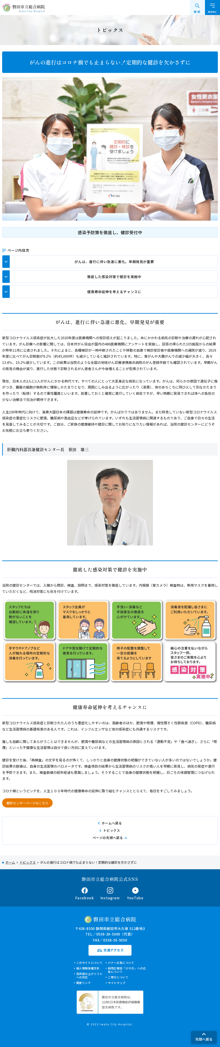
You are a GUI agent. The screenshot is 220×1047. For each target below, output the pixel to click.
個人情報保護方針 (88, 968)
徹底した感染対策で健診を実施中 (114, 276)
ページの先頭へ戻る (108, 837)
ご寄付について (118, 977)
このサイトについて (89, 963)
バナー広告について (121, 963)
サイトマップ (116, 983)
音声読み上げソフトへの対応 (89, 975)
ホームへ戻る (112, 823)
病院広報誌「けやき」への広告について (127, 970)
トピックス (111, 830)
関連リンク (83, 983)
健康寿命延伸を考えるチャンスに (114, 291)
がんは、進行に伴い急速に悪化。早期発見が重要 (114, 261)
